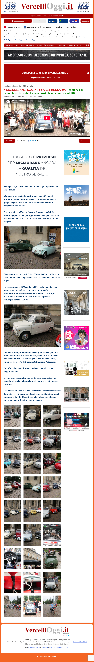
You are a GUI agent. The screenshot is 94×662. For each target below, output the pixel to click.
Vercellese (58, 27)
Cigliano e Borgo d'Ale (55, 34)
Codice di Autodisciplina (56, 647)
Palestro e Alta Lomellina (44, 37)
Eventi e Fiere (61, 45)
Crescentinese (27, 37)
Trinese (69, 31)
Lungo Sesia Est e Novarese (13, 34)
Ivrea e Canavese (23, 31)
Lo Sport (76, 45)
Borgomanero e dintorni (11, 37)
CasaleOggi (82, 37)
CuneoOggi (18, 40)
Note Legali (44, 647)
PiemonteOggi (31, 40)
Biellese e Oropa (9, 31)
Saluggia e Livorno (57, 31)
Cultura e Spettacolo (21, 45)
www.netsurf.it (53, 656)
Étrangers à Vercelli (49, 45)
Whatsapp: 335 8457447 (80, 642)
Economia (31, 45)
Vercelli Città (46, 27)
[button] (86, 45)
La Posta (69, 45)
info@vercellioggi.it (34, 647)
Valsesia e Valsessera (73, 34)
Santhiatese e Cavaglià (40, 31)
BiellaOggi (7, 40)
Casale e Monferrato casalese (65, 37)
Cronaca (10, 45)
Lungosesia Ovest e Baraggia (34, 34)
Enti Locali (39, 45)
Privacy (67, 647)
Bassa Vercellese (71, 27)
